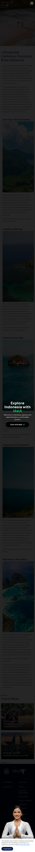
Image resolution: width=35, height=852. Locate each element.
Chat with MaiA (16, 424)
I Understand (7, 849)
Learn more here (25, 844)
